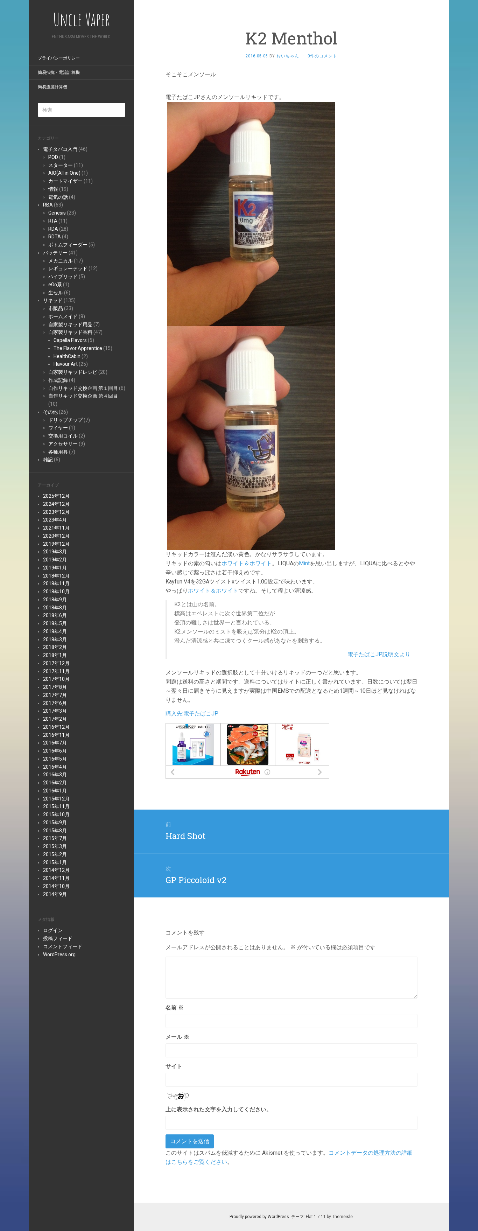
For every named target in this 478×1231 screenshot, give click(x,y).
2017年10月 (56, 679)
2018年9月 (55, 599)
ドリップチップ (65, 420)
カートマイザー (65, 181)
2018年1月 (55, 655)
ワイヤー (58, 428)
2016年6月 (55, 751)
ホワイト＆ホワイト (247, 563)
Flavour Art (66, 364)
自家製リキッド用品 (70, 324)
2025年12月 (56, 496)
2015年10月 (56, 814)
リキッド (53, 300)
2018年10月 (56, 591)
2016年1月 (55, 790)
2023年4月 (55, 520)
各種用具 (58, 452)
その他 (50, 412)
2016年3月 (55, 774)
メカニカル (60, 261)
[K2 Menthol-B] (251, 437)
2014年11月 (56, 878)
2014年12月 (56, 870)
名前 (175, 1007)
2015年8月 (55, 830)
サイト (174, 1066)
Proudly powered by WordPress (259, 1216)
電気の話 (58, 197)
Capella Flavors (70, 340)
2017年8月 (55, 687)
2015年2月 (55, 854)
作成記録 (58, 380)
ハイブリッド (63, 276)
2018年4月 (55, 631)
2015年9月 (55, 822)
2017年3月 (55, 711)
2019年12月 (56, 544)
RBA (48, 205)
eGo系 (55, 284)
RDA (53, 229)
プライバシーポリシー (59, 58)
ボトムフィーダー (67, 244)
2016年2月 (55, 782)
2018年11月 (56, 583)
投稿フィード (57, 938)
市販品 (55, 308)
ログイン (53, 930)
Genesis (57, 213)
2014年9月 (55, 894)
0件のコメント (322, 56)
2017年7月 (55, 695)
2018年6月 (55, 615)
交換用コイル (63, 436)
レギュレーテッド (67, 268)
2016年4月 (55, 767)
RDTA (54, 236)
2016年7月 (55, 743)
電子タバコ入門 (60, 149)
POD (53, 157)
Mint (304, 563)
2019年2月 (55, 559)
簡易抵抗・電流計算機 (59, 72)
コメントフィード (62, 946)
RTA (52, 221)
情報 (53, 189)
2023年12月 (56, 512)
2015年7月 (55, 838)
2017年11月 (56, 671)
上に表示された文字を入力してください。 (219, 1109)
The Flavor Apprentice (78, 348)
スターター (60, 165)
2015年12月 (56, 799)
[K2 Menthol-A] (251, 213)
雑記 (48, 459)
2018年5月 (55, 623)
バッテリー (55, 253)
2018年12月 (56, 576)
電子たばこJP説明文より (378, 654)
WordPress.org (59, 954)
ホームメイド (63, 316)
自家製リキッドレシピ (72, 372)
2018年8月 (55, 607)
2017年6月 (55, 703)
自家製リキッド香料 (70, 332)
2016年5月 (55, 759)
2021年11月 (56, 528)
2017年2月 (55, 719)
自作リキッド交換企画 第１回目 (83, 388)
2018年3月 (55, 639)
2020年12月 (56, 536)
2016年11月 (56, 735)
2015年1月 (55, 862)
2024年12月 (56, 504)
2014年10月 (56, 886)
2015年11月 (56, 806)
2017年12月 (56, 663)
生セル (55, 292)
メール (177, 1037)
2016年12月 (56, 727)
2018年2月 (55, 647)
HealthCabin (67, 356)
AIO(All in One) (64, 173)
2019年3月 (55, 551)
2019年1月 (55, 568)
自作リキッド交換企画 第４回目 (83, 396)
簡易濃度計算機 (52, 86)
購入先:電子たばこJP (192, 713)
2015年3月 (55, 846)
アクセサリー (63, 444)
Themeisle (342, 1216)
